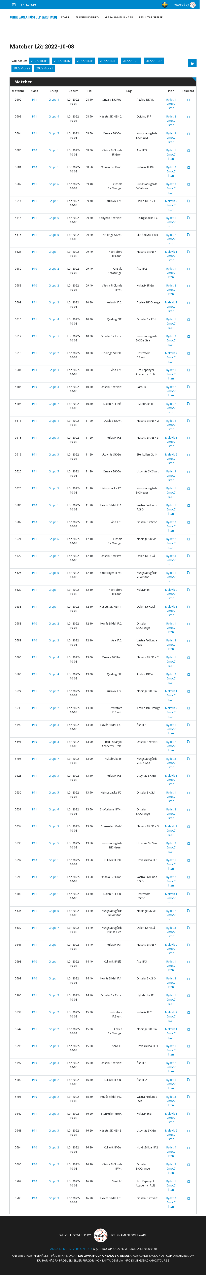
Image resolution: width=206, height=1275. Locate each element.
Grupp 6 (54, 184)
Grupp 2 (54, 268)
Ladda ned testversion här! (70, 1249)
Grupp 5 (54, 133)
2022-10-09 (108, 61)
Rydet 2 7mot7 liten (171, 171)
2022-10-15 (131, 61)
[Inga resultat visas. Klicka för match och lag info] (188, 99)
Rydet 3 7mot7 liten (171, 1101)
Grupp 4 (54, 99)
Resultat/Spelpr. (151, 17)
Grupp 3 (54, 370)
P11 (34, 99)
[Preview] (192, 63)
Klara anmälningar (119, 17)
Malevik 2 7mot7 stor (171, 205)
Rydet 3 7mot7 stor (171, 137)
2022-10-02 (62, 61)
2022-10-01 (39, 61)
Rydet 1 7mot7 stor (171, 104)
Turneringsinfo (87, 17)
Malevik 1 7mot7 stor (171, 256)
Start (65, 17)
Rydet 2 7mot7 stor (171, 120)
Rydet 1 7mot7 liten (171, 154)
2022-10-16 (153, 61)
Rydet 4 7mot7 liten (171, 1084)
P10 (34, 150)
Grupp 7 (54, 336)
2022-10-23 (44, 68)
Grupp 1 (54, 150)
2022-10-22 (21, 68)
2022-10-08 (85, 61)
